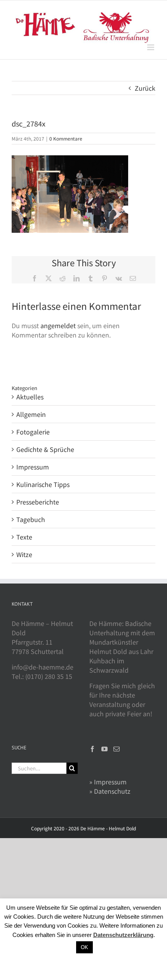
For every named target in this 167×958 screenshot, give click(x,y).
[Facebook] (92, 749)
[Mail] (116, 749)
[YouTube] (104, 749)
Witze (24, 554)
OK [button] (84, 947)
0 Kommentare (65, 138)
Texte (24, 536)
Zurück (145, 88)
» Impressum (108, 781)
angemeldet (58, 325)
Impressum (32, 466)
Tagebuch (30, 519)
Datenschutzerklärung (123, 935)
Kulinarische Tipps (43, 484)
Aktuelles (29, 396)
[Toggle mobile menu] (151, 47)
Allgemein (31, 414)
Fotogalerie (33, 431)
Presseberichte (37, 501)
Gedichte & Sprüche (45, 449)
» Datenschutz (109, 791)
